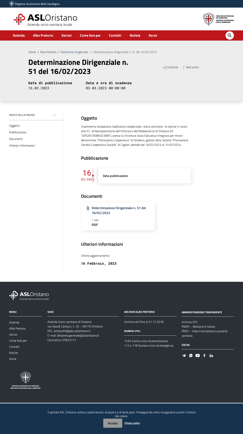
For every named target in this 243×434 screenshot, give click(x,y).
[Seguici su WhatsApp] (191, 355)
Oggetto (14, 125)
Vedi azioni (192, 67)
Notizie (135, 35)
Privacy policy (132, 423)
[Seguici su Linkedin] (211, 355)
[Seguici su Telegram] (184, 355)
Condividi (172, 67)
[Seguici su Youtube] (197, 355)
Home (32, 52)
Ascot (153, 35)
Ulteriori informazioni (22, 145)
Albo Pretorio (43, 35)
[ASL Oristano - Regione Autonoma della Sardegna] (29, 294)
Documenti (16, 139)
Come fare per (90, 35)
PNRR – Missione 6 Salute (198, 326)
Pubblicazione (17, 132)
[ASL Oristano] (11, 4)
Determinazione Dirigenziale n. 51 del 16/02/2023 (119, 210)
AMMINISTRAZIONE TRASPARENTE (202, 312)
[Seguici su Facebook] (204, 355)
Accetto (113, 423)
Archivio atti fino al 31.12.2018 (143, 321)
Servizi (67, 35)
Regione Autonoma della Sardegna (37, 4)
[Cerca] (230, 35)
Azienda (19, 35)
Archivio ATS (189, 322)
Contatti (115, 35)
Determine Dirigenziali (75, 52)
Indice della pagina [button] (22, 115)
